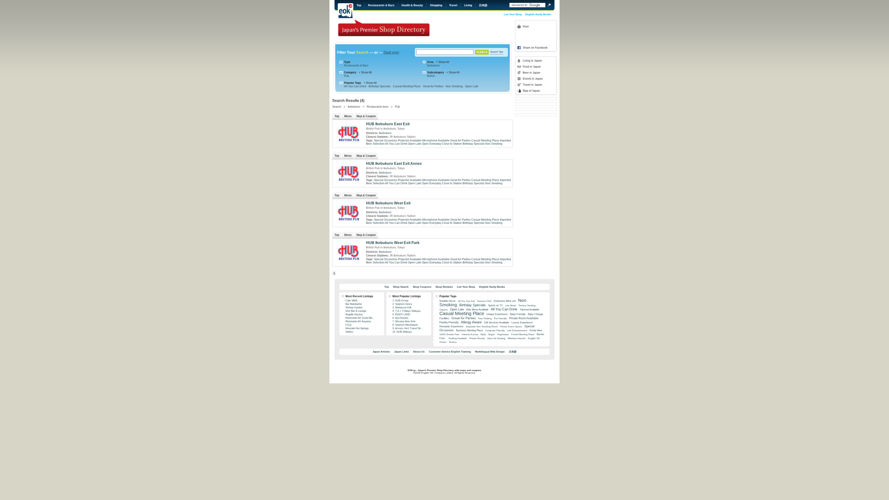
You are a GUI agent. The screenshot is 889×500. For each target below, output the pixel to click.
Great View (535, 330)
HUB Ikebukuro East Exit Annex (394, 164)
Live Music (510, 305)
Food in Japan (532, 66)
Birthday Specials (380, 86)
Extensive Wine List (505, 301)
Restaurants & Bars (381, 5)
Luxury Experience (522, 322)
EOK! (345, 10)
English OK (534, 338)
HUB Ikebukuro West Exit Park (392, 243)
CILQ (348, 324)
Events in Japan (533, 78)
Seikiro (349, 331)
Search (336, 106)
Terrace (453, 342)
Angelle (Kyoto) (354, 314)
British (431, 76)
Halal (483, 334)
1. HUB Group (400, 300)
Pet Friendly (500, 318)
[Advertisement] (482, 31)
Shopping (436, 5)
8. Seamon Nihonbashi (405, 324)
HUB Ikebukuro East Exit (388, 124)
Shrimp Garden (354, 307)
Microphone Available (436, 140)
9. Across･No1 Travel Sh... (407, 328)
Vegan (491, 334)
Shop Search (401, 286)
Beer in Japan (531, 72)
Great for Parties (433, 86)
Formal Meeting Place (522, 334)
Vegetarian (503, 334)
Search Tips (496, 51)
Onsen (443, 342)
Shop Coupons (422, 286)
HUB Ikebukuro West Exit (388, 203)
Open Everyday (431, 143)
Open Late (471, 86)
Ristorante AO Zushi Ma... (359, 317)
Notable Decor (447, 301)
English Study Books (538, 14)
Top (359, 5)
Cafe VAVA (351, 300)
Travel (453, 5)
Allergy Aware (471, 322)
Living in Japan (532, 60)
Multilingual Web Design (490, 351)
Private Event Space (511, 326)
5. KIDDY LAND (401, 314)
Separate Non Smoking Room (482, 326)
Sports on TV (495, 305)
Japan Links (401, 351)
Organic (443, 309)
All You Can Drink (355, 86)
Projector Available (410, 140)
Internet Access (470, 334)
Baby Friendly (518, 314)
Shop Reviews (444, 286)
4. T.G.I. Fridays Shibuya (406, 310)
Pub (346, 76)
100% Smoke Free (449, 334)
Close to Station (452, 143)
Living (468, 5)
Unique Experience (497, 314)
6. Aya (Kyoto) (400, 317)
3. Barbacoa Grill (401, 307)
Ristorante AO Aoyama (358, 321)
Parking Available (458, 338)
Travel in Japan (532, 84)
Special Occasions (385, 140)
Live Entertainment (517, 330)
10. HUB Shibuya (402, 331)
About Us (419, 351)
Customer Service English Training (450, 351)
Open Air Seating (496, 338)
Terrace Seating (527, 305)
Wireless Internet (517, 338)
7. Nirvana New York (404, 321)
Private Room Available (523, 318)
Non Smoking (454, 86)
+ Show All (442, 62)
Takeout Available (529, 309)
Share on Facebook (535, 47)
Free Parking (485, 318)
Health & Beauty (412, 5)
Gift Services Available (496, 322)
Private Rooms (477, 338)
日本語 (483, 5)
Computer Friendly (495, 330)
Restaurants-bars (377, 106)
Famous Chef (484, 301)
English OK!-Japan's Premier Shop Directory (384, 28)
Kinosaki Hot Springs (357, 328)
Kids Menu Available (477, 309)
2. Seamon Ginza (402, 304)
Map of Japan (531, 90)
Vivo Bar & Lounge (355, 310)
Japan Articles (381, 351)
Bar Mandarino (353, 304)
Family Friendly (449, 322)
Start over (391, 52)
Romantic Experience (451, 326)
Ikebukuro (433, 65)
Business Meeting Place (469, 330)
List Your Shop (513, 14)
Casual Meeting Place (407, 86)
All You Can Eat (466, 301)
